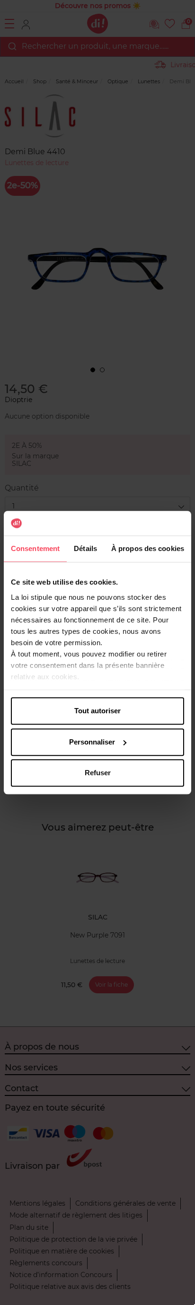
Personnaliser (92, 742)
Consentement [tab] (35, 548)
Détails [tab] (85, 548)
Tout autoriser (97, 711)
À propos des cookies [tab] (147, 548)
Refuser (98, 773)
